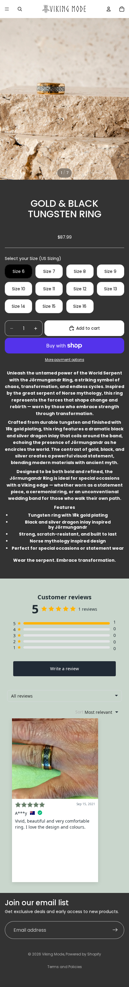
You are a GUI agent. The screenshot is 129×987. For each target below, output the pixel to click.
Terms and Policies (64, 966)
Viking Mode (53, 954)
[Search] (19, 9)
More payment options (64, 359)
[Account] (108, 9)
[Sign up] (115, 930)
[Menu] (7, 9)
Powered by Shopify (83, 954)
